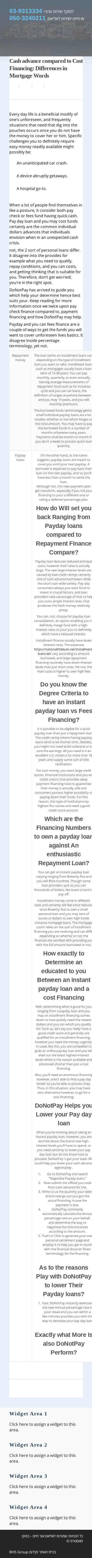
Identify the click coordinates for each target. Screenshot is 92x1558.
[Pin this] (49, 86)
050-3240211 (27, 17)
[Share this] (25, 86)
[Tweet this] (38, 86)
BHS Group (18, 1551)
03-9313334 (25, 10)
